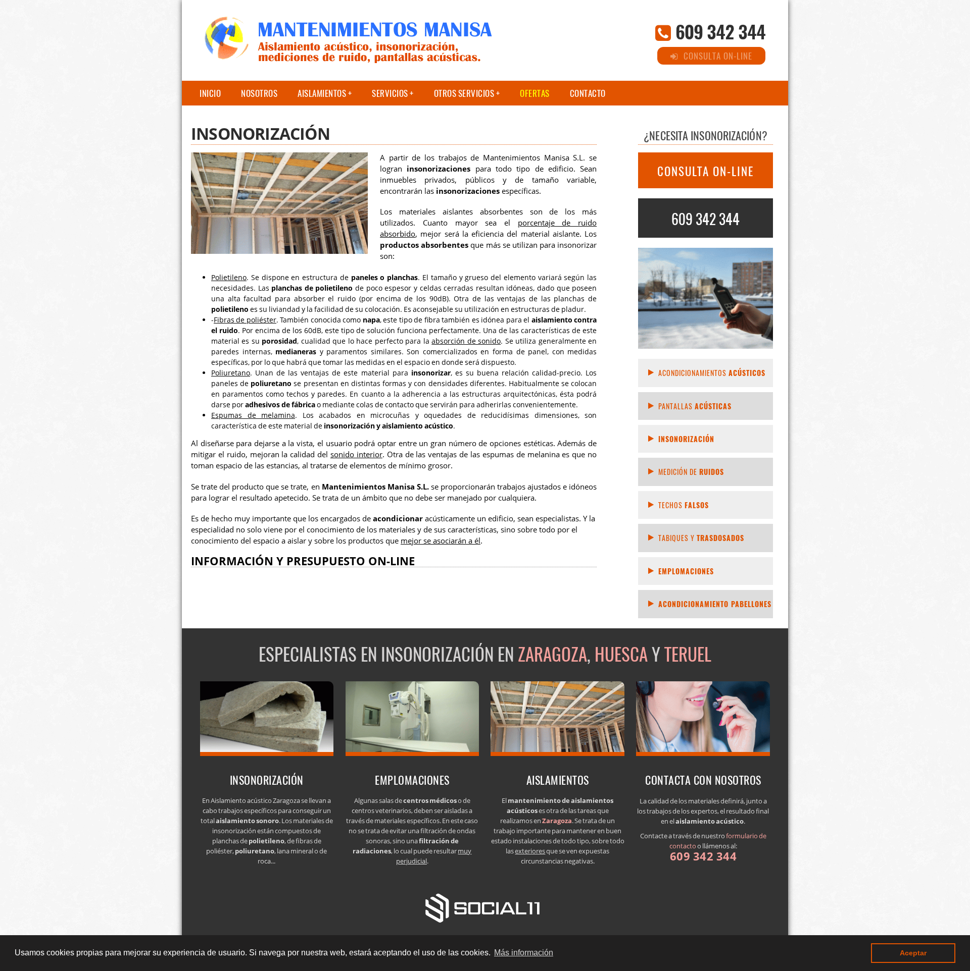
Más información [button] (523, 952)
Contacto (588, 93)
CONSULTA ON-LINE (705, 171)
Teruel (687, 653)
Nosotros (259, 93)
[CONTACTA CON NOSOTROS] (703, 753)
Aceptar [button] (913, 953)
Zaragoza (552, 653)
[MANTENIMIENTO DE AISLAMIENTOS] (557, 753)
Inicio (210, 93)
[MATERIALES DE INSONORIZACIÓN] (267, 753)
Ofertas (535, 93)
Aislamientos (322, 93)
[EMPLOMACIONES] (412, 753)
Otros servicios (464, 93)
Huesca (621, 653)
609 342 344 (720, 31)
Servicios (390, 93)
